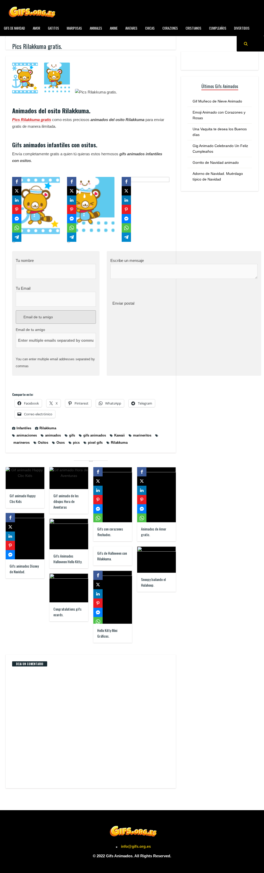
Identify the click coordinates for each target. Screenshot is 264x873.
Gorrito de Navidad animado (216, 162)
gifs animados (94, 435)
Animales (96, 28)
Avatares (131, 28)
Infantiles (70, 39)
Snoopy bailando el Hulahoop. (153, 582)
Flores (50, 39)
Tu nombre (25, 260)
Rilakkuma (47, 428)
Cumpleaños (217, 28)
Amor (36, 28)
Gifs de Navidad (14, 28)
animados (53, 435)
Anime (114, 28)
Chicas (150, 28)
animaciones (26, 435)
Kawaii (119, 435)
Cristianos (193, 28)
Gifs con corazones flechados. (110, 531)
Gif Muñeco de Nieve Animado (217, 101)
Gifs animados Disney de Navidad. (24, 568)
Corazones (170, 28)
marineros (21, 442)
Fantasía (32, 39)
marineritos (142, 435)
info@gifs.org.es (136, 846)
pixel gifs (95, 442)
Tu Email (23, 288)
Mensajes (91, 39)
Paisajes (111, 39)
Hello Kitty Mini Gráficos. (107, 633)
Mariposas (74, 28)
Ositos (43, 442)
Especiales (11, 39)
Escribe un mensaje (127, 260)
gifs (72, 435)
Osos (60, 442)
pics (76, 442)
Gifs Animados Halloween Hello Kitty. (67, 558)
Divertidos (242, 28)
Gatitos (53, 28)
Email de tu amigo (37, 317)
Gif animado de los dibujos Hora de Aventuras (66, 501)
